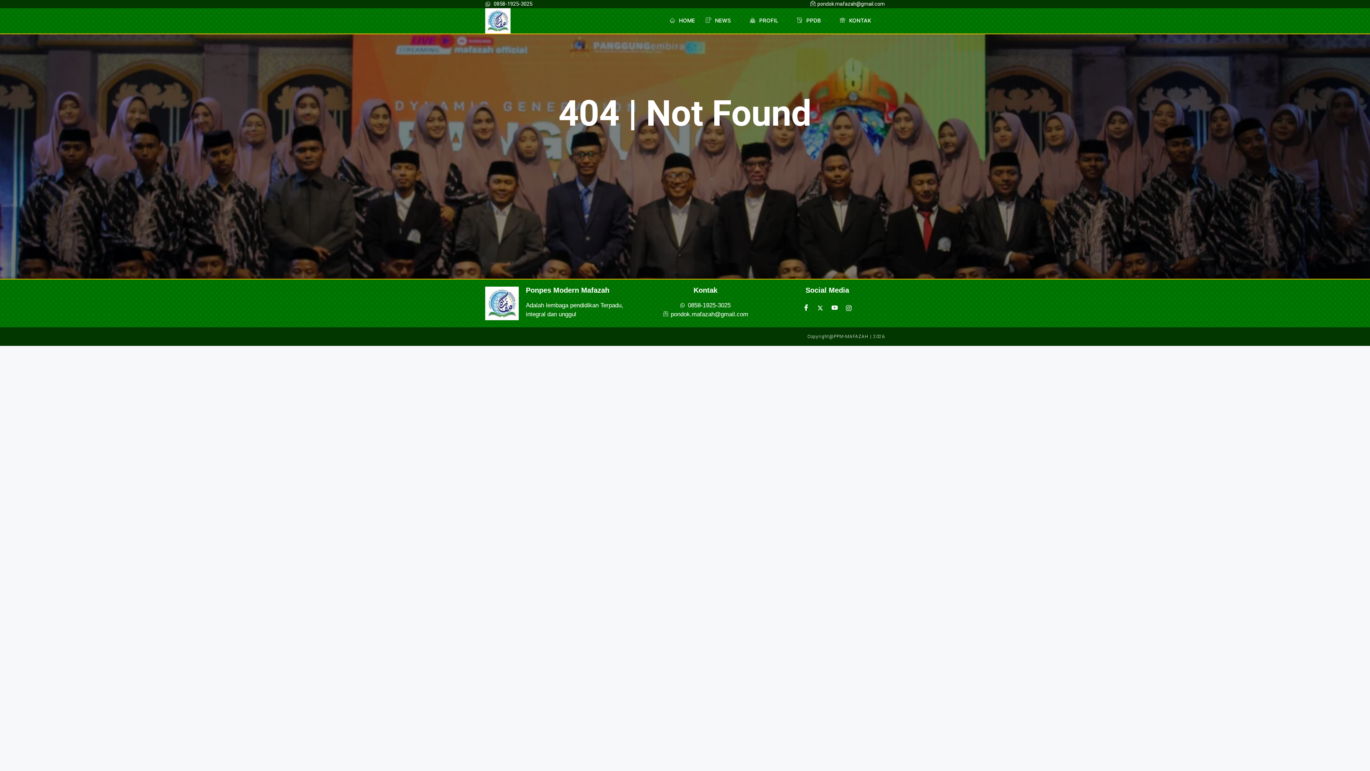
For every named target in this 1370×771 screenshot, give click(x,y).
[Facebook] (806, 308)
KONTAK (860, 20)
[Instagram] (848, 308)
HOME (687, 20)
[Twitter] (820, 308)
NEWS (723, 20)
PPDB (813, 20)
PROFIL (768, 20)
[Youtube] (834, 308)
